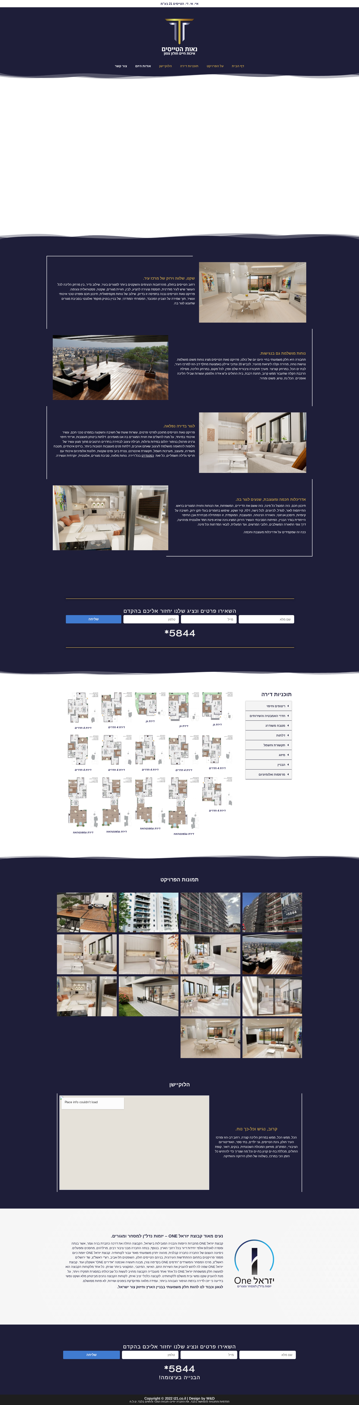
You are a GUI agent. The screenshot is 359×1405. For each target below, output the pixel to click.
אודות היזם (143, 66)
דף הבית (238, 66)
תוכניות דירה (189, 66)
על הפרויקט (215, 66)
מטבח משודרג (275, 725)
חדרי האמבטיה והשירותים (267, 716)
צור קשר (121, 66)
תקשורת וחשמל (274, 745)
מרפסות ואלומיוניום (272, 774)
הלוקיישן (165, 66)
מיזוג (282, 755)
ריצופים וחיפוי (276, 706)
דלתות (280, 735)
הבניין (281, 764)
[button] (269, 706)
